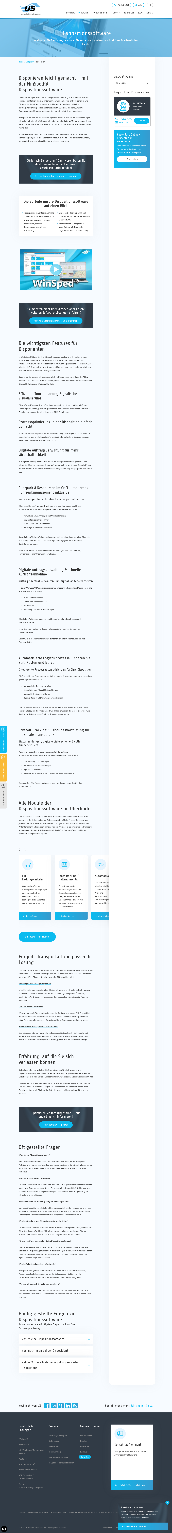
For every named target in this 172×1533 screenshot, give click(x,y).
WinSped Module (123, 76)
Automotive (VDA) (27, 1464)
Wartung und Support (58, 1435)
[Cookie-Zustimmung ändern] (4, 1529)
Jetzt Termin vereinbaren (56, 1124)
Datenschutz (107, 1527)
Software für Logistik (96, 1512)
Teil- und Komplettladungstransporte (31, 1486)
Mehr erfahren (31, 916)
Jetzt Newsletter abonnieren (133, 1526)
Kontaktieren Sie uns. (129, 1405)
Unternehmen (86, 1435)
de (150, 5)
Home (21, 62)
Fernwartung (55, 1451)
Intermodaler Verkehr (28, 1469)
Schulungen (54, 1441)
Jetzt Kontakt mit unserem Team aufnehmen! (56, 320)
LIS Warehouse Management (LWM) (31, 1452)
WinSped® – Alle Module (37, 936)
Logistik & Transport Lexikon (61, 1462)
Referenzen (85, 1446)
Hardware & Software (58, 1457)
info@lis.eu (123, 122)
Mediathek (54, 1446)
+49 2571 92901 (123, 5)
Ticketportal (3, 798)
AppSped (23, 1459)
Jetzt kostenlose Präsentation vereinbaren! (56, 176)
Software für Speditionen (77, 1512)
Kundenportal (3, 770)
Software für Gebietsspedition (116, 1512)
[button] (19, 849)
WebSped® (24, 1444)
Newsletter (84, 1457)
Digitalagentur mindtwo (56, 1527)
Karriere (83, 1441)
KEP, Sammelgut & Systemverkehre (26, 1477)
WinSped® (30, 62)
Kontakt (142, 120)
